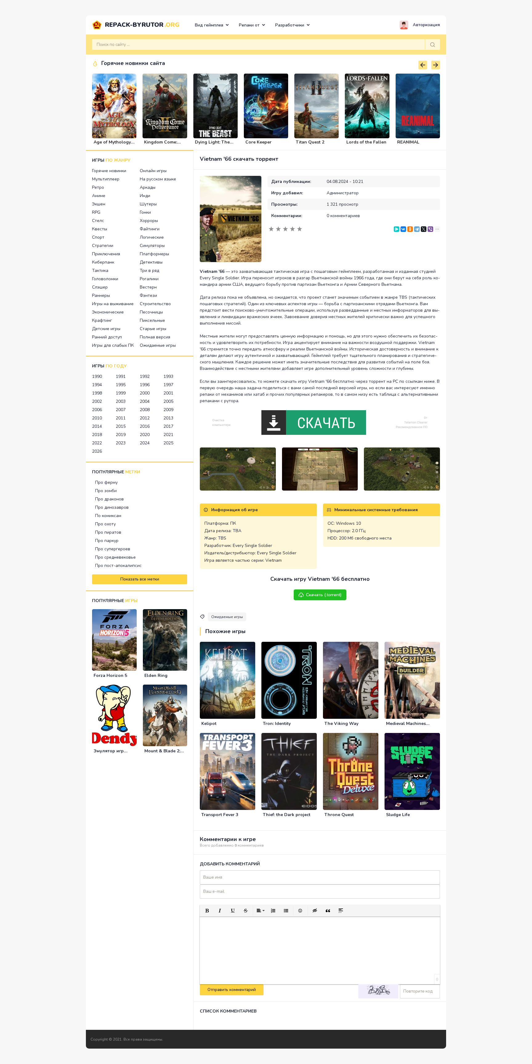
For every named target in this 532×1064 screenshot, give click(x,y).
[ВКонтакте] (403, 229)
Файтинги (149, 229)
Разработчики (289, 25)
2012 (145, 418)
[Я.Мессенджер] (396, 229)
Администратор (343, 193)
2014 (97, 426)
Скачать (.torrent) (324, 595)
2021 (168, 435)
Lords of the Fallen (366, 142)
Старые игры (153, 329)
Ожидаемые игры (158, 345)
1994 (97, 385)
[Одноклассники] (410, 229)
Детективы (151, 262)
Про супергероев (112, 549)
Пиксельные (152, 320)
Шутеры (148, 204)
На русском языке (158, 179)
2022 (97, 443)
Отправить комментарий (232, 990)
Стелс (98, 221)
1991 (121, 376)
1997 (168, 385)
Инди (145, 196)
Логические (152, 237)
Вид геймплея (209, 25)
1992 (145, 376)
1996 (145, 385)
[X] (423, 229)
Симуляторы (152, 246)
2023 (121, 443)
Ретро (98, 187)
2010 (97, 418)
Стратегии (102, 246)
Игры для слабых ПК (113, 345)
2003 (121, 401)
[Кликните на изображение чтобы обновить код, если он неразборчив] (378, 991)
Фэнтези (148, 295)
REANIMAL (408, 142)
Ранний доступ (107, 337)
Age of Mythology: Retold (113, 144)
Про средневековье (115, 557)
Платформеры (154, 254)
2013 (168, 418)
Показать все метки (139, 579)
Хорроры (149, 221)
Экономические (108, 312)
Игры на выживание (113, 304)
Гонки (145, 212)
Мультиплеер (105, 179)
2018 (97, 435)
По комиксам (108, 516)
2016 (145, 426)
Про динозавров (112, 507)
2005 (168, 401)
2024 (145, 443)
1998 (97, 393)
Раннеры (101, 295)
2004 (145, 401)
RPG (96, 212)
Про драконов (109, 499)
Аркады (147, 187)
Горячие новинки (109, 171)
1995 (121, 385)
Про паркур (107, 541)
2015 (121, 426)
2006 (97, 410)
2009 (168, 410)
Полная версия (155, 337)
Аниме (98, 196)
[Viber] (430, 229)
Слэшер (100, 287)
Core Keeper (258, 142)
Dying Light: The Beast (212, 144)
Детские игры (106, 329)
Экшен (98, 204)
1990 (97, 376)
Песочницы (151, 312)
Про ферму (106, 482)
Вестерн (148, 287)
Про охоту (105, 524)
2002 (97, 401)
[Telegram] (417, 229)
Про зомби (106, 491)
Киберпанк (103, 262)
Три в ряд (149, 270)
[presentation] (422, 65)
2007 (121, 410)
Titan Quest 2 (310, 142)
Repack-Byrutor (142, 25)
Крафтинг (102, 320)
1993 (168, 376)
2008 (145, 410)
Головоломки (105, 279)
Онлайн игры (153, 171)
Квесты (99, 229)
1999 (121, 393)
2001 (168, 393)
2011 (121, 418)
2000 (145, 393)
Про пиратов (108, 532)
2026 (97, 451)
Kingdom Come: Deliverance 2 (160, 144)
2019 (121, 435)
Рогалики (149, 279)
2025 (168, 443)
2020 (145, 435)
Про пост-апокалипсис (118, 565)
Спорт (98, 237)
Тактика (100, 270)
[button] (207, 910)
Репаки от (249, 25)
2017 (168, 426)
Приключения (106, 254)
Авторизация (426, 25)
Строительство (155, 304)
